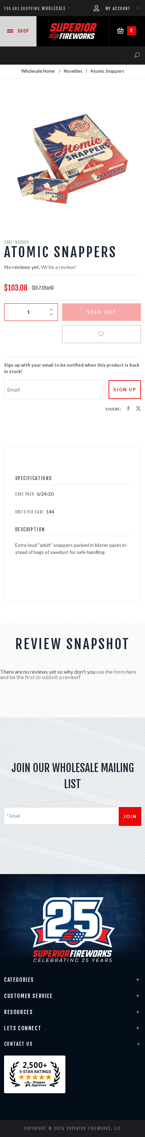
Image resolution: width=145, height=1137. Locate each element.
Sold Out (101, 312)
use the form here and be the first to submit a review (68, 674)
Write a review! (58, 267)
